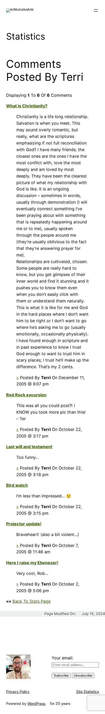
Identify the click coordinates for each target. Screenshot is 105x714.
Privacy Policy (18, 691)
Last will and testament (29, 446)
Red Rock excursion (26, 394)
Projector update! (23, 523)
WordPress (36, 703)
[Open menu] (96, 10)
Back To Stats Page (31, 601)
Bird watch (17, 485)
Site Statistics (87, 691)
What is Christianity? (26, 105)
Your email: (62, 657)
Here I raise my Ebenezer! (32, 562)
